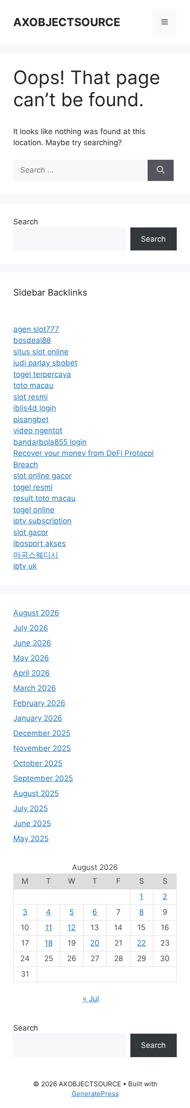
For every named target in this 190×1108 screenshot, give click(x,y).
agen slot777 (36, 329)
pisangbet (31, 419)
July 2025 (30, 808)
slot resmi (30, 396)
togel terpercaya (42, 374)
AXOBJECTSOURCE (66, 22)
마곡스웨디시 (35, 554)
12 (72, 927)
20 (94, 943)
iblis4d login (34, 408)
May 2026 (31, 658)
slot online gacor (42, 475)
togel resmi (33, 487)
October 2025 (37, 763)
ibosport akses (39, 543)
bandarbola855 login (50, 442)
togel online (33, 509)
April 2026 (31, 673)
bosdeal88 (32, 340)
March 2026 (34, 688)
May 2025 (31, 838)
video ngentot (37, 430)
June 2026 (32, 643)
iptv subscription (42, 520)
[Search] (161, 170)
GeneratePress (95, 1093)
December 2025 (41, 733)
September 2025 (43, 778)
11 (48, 927)
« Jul (91, 998)
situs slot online (40, 351)
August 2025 (36, 793)
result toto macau (44, 498)
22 (141, 943)
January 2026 (37, 718)
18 (49, 943)
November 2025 (42, 748)
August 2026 (36, 612)
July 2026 (30, 627)
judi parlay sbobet (45, 362)
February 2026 (39, 703)
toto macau (33, 385)
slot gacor (30, 532)
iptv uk (25, 566)
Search (25, 221)
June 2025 (32, 823)
